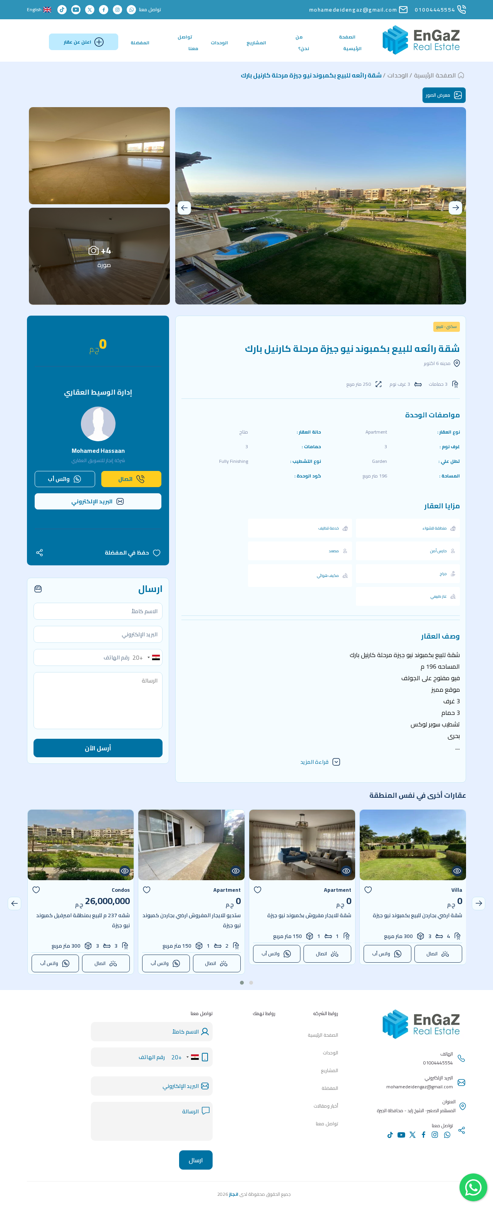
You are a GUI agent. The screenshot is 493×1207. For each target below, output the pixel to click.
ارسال (196, 1160)
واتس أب (59, 479)
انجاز (233, 1194)
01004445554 (435, 10)
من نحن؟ (302, 42)
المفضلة (140, 42)
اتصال (125, 479)
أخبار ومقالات (326, 1105)
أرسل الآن (98, 748)
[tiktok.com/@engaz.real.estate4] (62, 9)
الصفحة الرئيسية (350, 42)
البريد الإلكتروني (91, 501)
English (34, 9)
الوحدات (219, 42)
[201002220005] (131, 9)
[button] (184, 208)
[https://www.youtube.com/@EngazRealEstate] (75, 9)
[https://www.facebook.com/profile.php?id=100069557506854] (103, 9)
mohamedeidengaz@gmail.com (353, 10)
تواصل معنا (188, 42)
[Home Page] (421, 53)
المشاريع (256, 42)
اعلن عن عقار (77, 41)
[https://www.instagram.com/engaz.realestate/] (117, 9)
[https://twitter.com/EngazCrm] (89, 9)
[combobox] (147, 657)
